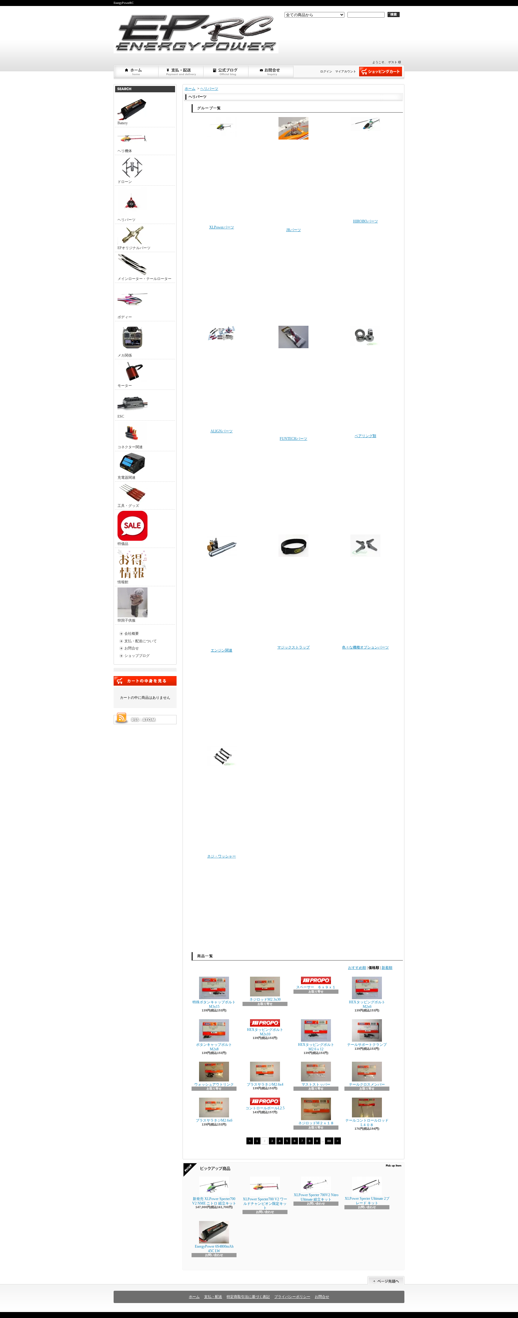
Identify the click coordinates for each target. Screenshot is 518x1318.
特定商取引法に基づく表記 (248, 1297)
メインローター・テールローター (144, 279)
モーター (125, 386)
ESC (121, 416)
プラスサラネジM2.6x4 (265, 1084)
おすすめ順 (357, 968)
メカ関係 (125, 355)
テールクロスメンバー (367, 1084)
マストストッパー (316, 1084)
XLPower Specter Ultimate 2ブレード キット (367, 1200)
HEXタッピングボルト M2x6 (367, 1004)
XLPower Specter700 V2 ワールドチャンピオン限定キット (265, 1203)
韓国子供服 (126, 620)
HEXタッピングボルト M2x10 (265, 1032)
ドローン (125, 182)
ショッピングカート (380, 71)
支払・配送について (181, 71)
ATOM (149, 719)
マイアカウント (345, 71)
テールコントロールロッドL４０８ (367, 1122)
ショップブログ (226, 71)
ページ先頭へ (386, 1280)
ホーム (136, 71)
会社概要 (131, 633)
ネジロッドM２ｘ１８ (316, 1123)
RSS (134, 719)
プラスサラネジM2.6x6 (214, 1120)
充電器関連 (126, 477)
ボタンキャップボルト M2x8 (214, 1047)
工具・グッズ (128, 506)
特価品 (123, 544)
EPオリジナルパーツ (134, 248)
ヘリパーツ (126, 220)
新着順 (387, 968)
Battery (123, 123)
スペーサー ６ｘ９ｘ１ (316, 987)
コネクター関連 (130, 447)
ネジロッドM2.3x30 (265, 999)
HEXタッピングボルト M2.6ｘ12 (318, 1047)
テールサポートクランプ (367, 1045)
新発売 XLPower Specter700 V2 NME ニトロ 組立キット (214, 1201)
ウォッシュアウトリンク (214, 1084)
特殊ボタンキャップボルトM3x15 (214, 1004)
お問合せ (271, 71)
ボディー (125, 317)
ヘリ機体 (125, 151)
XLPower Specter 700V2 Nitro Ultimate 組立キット (316, 1197)
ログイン (326, 71)
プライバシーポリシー (292, 1297)
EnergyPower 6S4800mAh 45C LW (214, 1248)
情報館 (123, 582)
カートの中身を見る (145, 681)
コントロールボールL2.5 (265, 1108)
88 (329, 1141)
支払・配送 (213, 1297)
